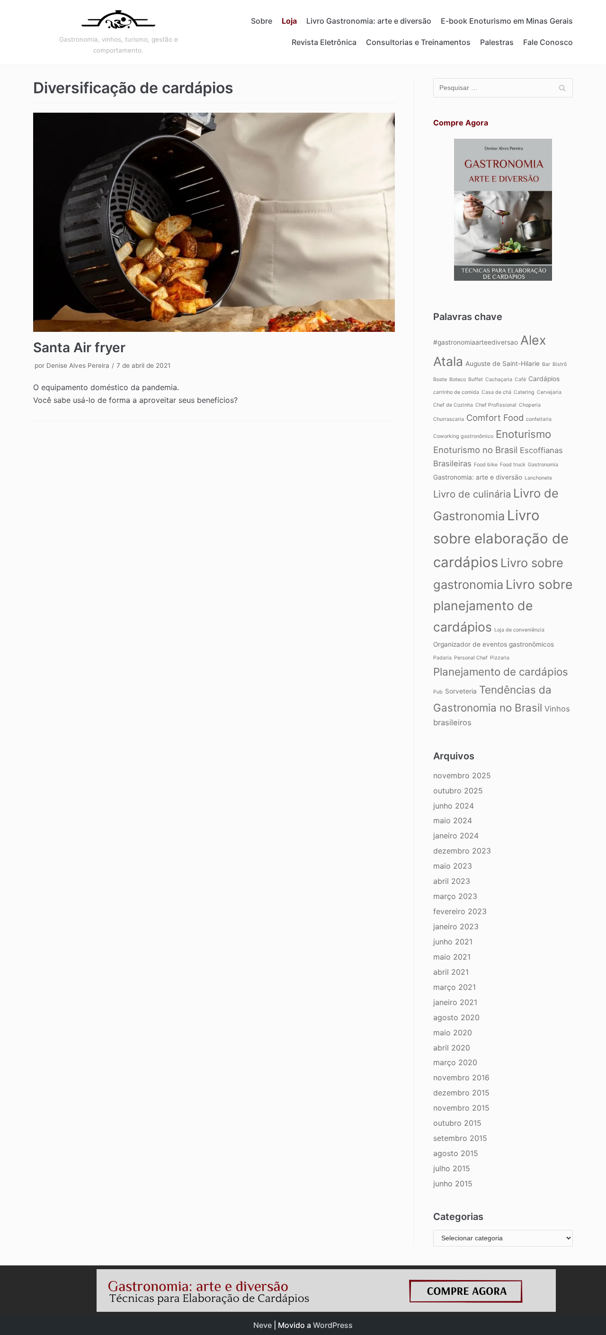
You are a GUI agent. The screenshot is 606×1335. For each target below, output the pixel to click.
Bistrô (560, 364)
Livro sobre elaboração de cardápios (501, 538)
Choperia (530, 405)
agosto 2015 (455, 1153)
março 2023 (455, 896)
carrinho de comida (456, 392)
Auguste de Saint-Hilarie (502, 363)
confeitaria (539, 419)
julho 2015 (451, 1168)
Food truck (513, 465)
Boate (440, 379)
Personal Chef (471, 658)
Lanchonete (538, 478)
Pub (438, 692)
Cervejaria (549, 392)
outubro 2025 (458, 790)
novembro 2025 (462, 775)
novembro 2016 (461, 1077)
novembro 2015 (461, 1107)
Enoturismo (523, 433)
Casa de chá (496, 392)
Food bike (486, 465)
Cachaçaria (498, 379)
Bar (546, 364)
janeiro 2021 (455, 1002)
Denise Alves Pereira (77, 365)
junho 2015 (452, 1183)
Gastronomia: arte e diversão (477, 477)
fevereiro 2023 (460, 911)
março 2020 (455, 1062)
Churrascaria (448, 419)
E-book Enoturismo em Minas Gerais (507, 21)
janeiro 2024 (456, 835)
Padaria (442, 658)
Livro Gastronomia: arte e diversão (368, 21)
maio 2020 (452, 1032)
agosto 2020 (456, 1017)
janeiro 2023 (456, 926)
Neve (262, 1325)
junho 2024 (453, 805)
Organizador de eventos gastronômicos (493, 644)
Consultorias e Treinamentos (418, 42)
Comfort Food (495, 417)
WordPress (333, 1325)
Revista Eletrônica (324, 42)
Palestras (497, 42)
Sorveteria (461, 691)
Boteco (457, 379)
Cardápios (544, 379)
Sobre (261, 21)
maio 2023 (452, 866)
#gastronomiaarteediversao (475, 342)
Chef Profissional (496, 405)
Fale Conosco (548, 42)
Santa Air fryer (79, 347)
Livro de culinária (472, 494)
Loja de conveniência (519, 630)
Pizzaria (499, 658)
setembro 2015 (460, 1138)
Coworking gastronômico (463, 436)
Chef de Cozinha (453, 405)
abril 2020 (451, 1047)
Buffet (475, 379)
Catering (524, 392)
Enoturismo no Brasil (475, 450)
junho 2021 (452, 941)
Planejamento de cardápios (500, 671)
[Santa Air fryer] (214, 222)
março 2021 (454, 987)
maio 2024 (452, 820)
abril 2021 (451, 972)
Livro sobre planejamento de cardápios (503, 605)
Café (520, 379)
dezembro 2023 (462, 850)
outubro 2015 (457, 1123)
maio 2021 (452, 956)
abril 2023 (451, 881)
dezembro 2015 (461, 1092)
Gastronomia (543, 465)
